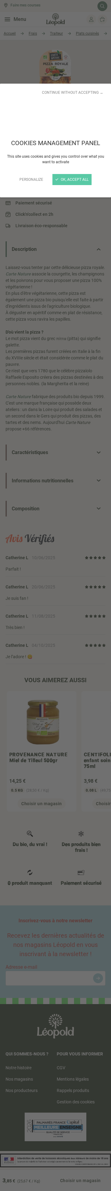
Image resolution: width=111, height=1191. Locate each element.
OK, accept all (74, 179)
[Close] (55, 595)
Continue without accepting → (72, 92)
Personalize (31, 179)
